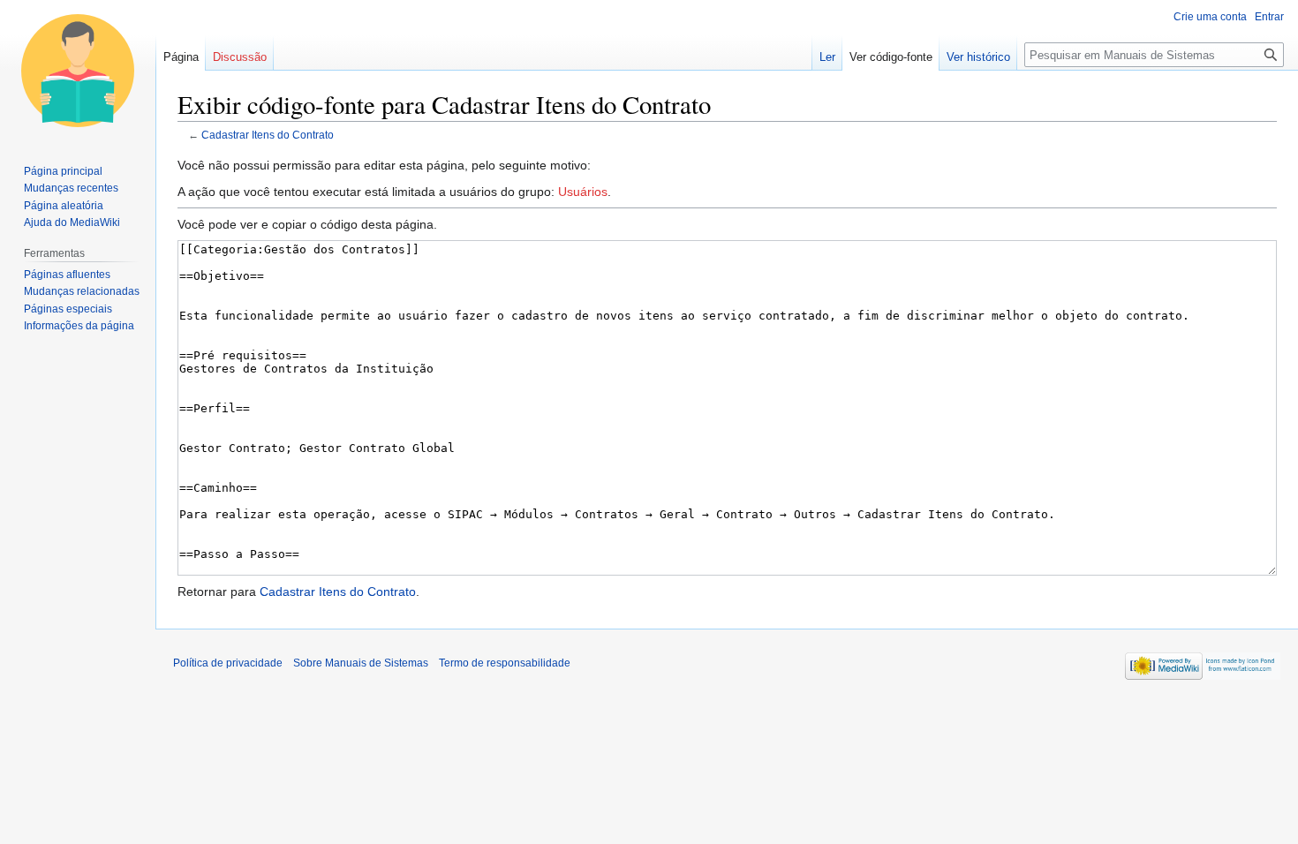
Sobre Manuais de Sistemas (360, 663)
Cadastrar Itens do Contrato (267, 134)
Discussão (240, 57)
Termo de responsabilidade (504, 663)
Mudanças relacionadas (82, 291)
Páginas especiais (68, 309)
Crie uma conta (1210, 17)
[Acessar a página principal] (77, 70)
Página (181, 57)
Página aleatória (63, 206)
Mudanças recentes (71, 188)
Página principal (63, 171)
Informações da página (79, 326)
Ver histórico (978, 57)
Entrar (1269, 17)
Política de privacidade (228, 663)
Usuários (582, 192)
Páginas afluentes (67, 274)
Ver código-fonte (890, 57)
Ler (827, 57)
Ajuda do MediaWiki (72, 222)
